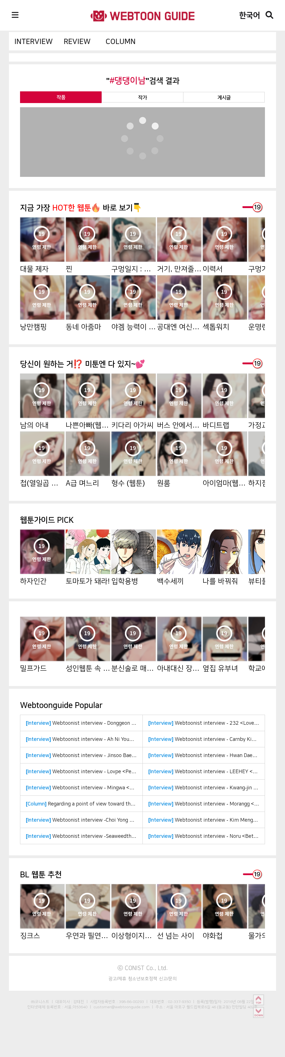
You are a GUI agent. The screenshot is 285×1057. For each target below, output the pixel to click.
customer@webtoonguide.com (121, 1007)
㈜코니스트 (40, 1001)
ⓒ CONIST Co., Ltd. (142, 968)
